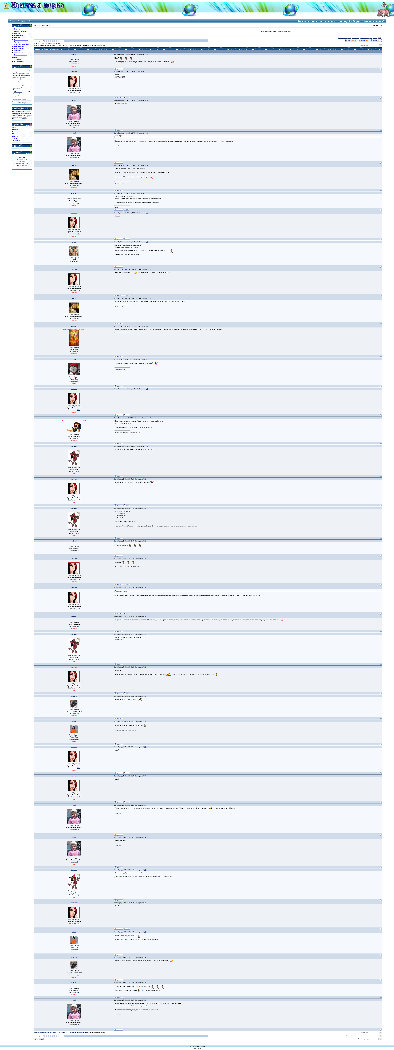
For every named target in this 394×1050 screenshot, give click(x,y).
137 (145, 932)
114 (150, 269)
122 (145, 508)
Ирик (74, 242)
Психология (18, 35)
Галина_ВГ (74, 696)
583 (78, 381)
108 (147, 101)
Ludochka (74, 418)
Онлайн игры (19, 61)
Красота (17, 33)
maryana (58, 43)
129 (145, 696)
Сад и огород (19, 48)
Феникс (74, 326)
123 (145, 541)
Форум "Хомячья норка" (43, 45)
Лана (74, 359)
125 (145, 587)
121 (145, 479)
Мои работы (118, 108)
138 (145, 957)
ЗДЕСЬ (24, 119)
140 (145, 1000)
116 (146, 326)
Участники (355, 38)
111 (147, 193)
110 (147, 165)
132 (145, 776)
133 (145, 805)
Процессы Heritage (119, 183)
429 (78, 438)
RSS (53, 25)
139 (145, 982)
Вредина (74, 446)
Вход (30, 21)
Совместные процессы (76, 45)
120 (147, 446)
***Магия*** (18, 59)
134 (145, 837)
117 (146, 359)
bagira (74, 165)
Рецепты (17, 37)
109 (147, 133)
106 (147, 54)
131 (145, 747)
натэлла (74, 617)
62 (78, 262)
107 (147, 71)
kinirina (73, 193)
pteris (54, 43)
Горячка (50, 43)
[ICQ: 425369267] (126, 210)
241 (78, 64)
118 (147, 389)
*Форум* (17, 50)
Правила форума (366, 38)
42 (78, 203)
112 (147, 213)
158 (78, 626)
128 (145, 667)
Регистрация (22, 21)
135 (145, 870)
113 (147, 242)
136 (145, 903)
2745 (78, 92)
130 (145, 721)
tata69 (74, 721)
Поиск (375, 38)
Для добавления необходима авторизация (21, 102)
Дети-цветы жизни (20, 31)
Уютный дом (18, 53)
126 (145, 617)
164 (78, 739)
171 (78, 351)
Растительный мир (21, 40)
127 (145, 634)
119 (150, 418)
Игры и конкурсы (59, 45)
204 (78, 125)
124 (145, 558)
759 (78, 713)
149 (78, 185)
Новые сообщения (344, 38)
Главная (12, 21)
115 (150, 298)
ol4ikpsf (73, 54)
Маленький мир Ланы (120, 369)
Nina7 (74, 101)
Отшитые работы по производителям (20, 45)
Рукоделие (18, 42)
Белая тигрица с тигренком (95, 45)
